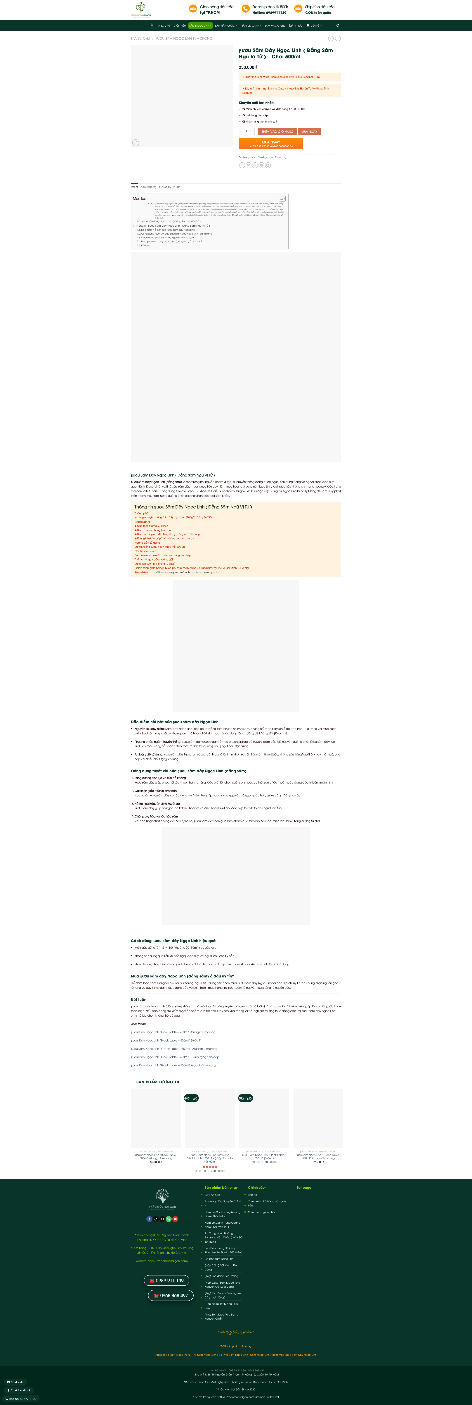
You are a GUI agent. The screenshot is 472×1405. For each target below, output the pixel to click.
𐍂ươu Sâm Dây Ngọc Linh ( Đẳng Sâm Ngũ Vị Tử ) (171, 221)
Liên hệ (315, 25)
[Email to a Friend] (255, 165)
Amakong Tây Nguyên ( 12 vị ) (223, 1203)
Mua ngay (309, 131)
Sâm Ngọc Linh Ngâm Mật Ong (269, 1354)
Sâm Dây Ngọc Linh (304, 1354)
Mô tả (134, 187)
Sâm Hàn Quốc (225, 25)
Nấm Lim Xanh (250, 25)
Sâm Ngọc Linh (199, 25)
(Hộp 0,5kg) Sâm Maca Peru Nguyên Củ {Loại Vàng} (222, 1284)
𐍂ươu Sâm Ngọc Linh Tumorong (183, 38)
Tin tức (298, 25)
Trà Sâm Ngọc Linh (204, 1354)
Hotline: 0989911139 (22, 1398)
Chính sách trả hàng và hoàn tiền (267, 1203)
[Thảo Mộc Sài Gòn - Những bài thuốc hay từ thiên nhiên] (157, 10)
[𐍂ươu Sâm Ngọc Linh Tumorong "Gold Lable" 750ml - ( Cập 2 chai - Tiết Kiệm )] (210, 1118)
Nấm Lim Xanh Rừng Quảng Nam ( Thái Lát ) (222, 1214)
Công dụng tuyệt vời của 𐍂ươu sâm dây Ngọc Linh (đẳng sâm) (176, 233)
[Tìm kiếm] (338, 25)
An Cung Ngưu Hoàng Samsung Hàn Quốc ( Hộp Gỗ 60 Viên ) (223, 1237)
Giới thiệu (180, 25)
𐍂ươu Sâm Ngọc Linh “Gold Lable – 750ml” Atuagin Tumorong (173, 1032)
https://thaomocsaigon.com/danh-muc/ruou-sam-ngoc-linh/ (185, 572)
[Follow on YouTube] (175, 1219)
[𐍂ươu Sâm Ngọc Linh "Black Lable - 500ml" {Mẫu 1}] (264, 1118)
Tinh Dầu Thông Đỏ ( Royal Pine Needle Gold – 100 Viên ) (223, 1250)
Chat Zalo (17, 1382)
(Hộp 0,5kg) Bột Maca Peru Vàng (222, 1267)
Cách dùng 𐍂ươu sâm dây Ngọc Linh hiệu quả (167, 237)
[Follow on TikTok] (156, 1219)
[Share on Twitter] (248, 165)
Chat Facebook (20, 1390)
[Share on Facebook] (242, 165)
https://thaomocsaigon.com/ (168, 1261)
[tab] (134, 187)
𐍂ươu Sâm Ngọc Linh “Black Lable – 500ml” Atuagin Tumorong (173, 1065)
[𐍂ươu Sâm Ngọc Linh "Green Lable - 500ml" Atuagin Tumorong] (318, 1118)
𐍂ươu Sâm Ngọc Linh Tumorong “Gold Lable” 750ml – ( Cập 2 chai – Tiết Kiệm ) (210, 1158)
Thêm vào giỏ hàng (278, 131)
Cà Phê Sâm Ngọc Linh (233, 1354)
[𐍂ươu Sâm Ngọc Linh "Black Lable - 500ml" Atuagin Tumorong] (156, 1118)
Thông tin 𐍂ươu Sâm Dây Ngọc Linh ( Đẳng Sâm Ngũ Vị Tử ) (173, 225)
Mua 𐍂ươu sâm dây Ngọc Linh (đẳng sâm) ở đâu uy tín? (172, 241)
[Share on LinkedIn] (268, 165)
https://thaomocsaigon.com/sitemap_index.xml (248, 1397)
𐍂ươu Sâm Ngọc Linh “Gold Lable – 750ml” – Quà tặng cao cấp (175, 1057)
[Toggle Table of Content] (280, 199)
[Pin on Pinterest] (261, 165)
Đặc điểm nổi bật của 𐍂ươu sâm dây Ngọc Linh (168, 229)
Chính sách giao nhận (262, 1212)
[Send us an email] (162, 1219)
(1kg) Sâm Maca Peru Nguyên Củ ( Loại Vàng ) (223, 1295)
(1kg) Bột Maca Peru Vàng (221, 1275)
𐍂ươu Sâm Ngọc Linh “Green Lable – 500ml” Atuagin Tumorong (174, 1048)
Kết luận (145, 245)
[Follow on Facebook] (149, 1219)
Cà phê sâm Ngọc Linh (219, 1258)
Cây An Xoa (212, 1194)
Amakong (161, 1354)
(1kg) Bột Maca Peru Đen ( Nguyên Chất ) (221, 1316)
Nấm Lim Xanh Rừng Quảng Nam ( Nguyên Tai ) (222, 1224)
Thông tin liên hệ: (170, 187)
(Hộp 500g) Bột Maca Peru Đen (221, 1305)
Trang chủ (163, 25)
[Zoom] (135, 142)
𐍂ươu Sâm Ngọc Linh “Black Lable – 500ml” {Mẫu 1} (166, 1040)
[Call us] (169, 1219)
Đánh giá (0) (148, 187)
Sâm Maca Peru (275, 25)
